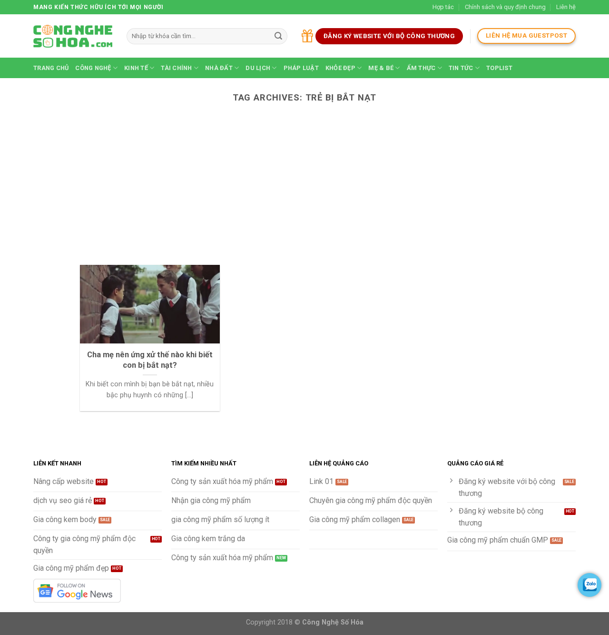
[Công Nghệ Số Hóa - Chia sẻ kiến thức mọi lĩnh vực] (72, 36)
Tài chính (176, 67)
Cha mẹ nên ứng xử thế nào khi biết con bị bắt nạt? (150, 360)
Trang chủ (51, 67)
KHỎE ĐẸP (340, 67)
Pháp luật (301, 67)
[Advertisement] (304, 193)
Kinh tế (136, 67)
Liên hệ (566, 6)
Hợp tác (443, 6)
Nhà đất (219, 67)
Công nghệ (93, 67)
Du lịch (258, 67)
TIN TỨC (461, 67)
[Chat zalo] (589, 585)
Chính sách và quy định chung (505, 6)
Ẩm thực (421, 67)
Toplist (499, 67)
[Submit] (278, 36)
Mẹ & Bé (380, 67)
